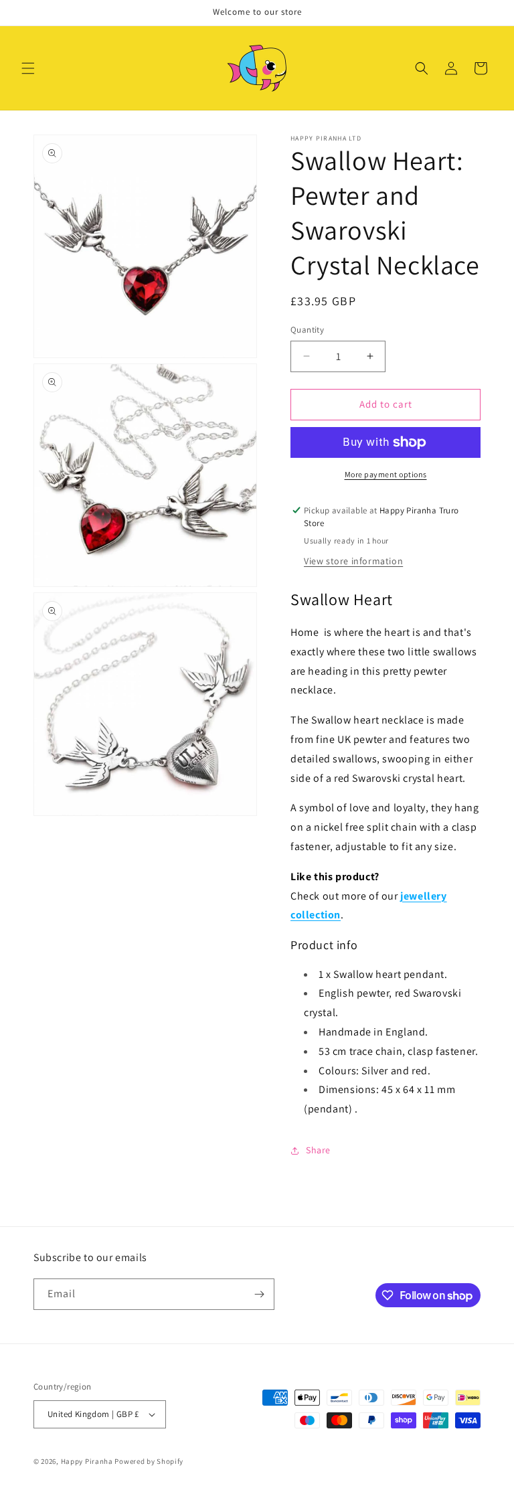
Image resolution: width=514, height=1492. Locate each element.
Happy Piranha (87, 1461)
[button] (28, 68)
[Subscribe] (259, 1294)
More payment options (386, 474)
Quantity (307, 329)
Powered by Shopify (148, 1461)
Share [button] (318, 1150)
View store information (353, 561)
